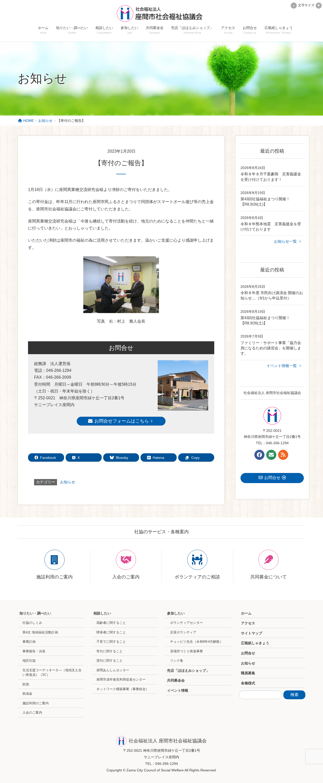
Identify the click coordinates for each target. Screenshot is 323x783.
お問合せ (248, 653)
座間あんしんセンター (112, 670)
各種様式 (248, 683)
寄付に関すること (109, 651)
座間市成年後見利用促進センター (121, 679)
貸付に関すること (109, 660)
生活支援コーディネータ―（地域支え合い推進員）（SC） (52, 672)
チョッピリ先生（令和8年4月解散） (196, 642)
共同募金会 (176, 680)
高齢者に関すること (111, 623)
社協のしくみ (32, 623)
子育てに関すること (111, 642)
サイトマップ (251, 633)
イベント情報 (177, 690)
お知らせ (67, 482)
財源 (25, 684)
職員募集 (248, 673)
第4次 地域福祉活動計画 (40, 632)
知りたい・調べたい (35, 613)
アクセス (248, 623)
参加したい (176, 613)
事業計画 (29, 642)
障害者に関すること (111, 632)
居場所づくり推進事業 (186, 651)
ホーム (246, 613)
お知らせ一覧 (286, 241)
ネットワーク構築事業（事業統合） (122, 689)
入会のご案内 (32, 712)
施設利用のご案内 (35, 703)
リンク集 (176, 660)
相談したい (102, 613)
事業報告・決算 (33, 651)
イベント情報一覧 (282, 365)
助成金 (27, 693)
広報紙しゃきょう (255, 643)
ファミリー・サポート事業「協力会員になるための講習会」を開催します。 (270, 348)
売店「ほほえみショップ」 (188, 670)
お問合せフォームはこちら (121, 421)
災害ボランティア (183, 632)
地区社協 (29, 660)
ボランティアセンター (186, 623)
